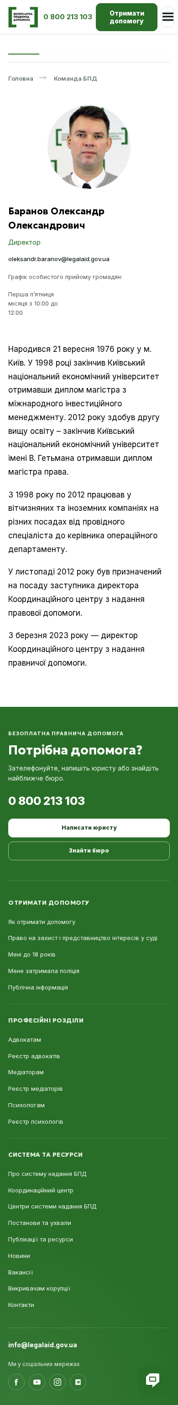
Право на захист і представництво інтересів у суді (82, 937)
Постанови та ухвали (39, 1222)
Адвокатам (24, 1039)
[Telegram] (78, 1382)
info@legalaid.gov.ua (42, 1345)
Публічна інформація (38, 987)
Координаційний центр (40, 1190)
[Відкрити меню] (167, 16)
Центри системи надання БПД (52, 1206)
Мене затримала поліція (43, 970)
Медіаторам (26, 1072)
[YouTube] (37, 1382)
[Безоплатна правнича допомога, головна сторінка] (23, 17)
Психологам (26, 1105)
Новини (19, 1255)
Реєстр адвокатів (34, 1056)
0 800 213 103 (46, 801)
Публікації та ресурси (40, 1239)
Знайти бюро (89, 850)
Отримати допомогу (127, 17)
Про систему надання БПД (47, 1173)
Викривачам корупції (39, 1288)
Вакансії (20, 1272)
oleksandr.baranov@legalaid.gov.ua (59, 258)
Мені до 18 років (32, 954)
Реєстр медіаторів (35, 1088)
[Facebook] (16, 1382)
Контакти (21, 1304)
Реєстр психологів (35, 1121)
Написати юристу (89, 827)
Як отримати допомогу (41, 921)
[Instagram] (57, 1382)
